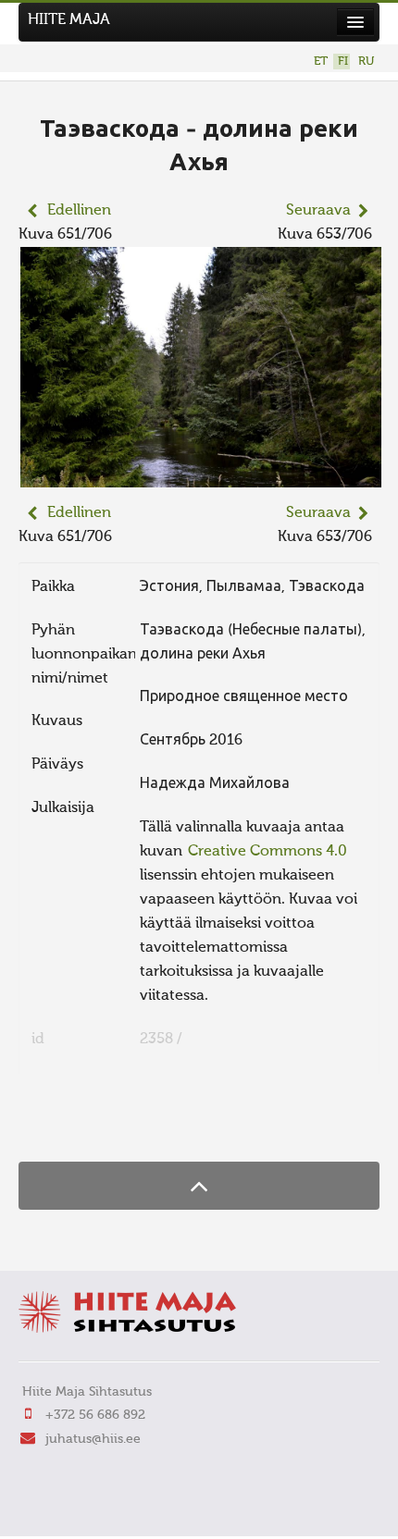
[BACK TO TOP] (199, 1185)
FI (343, 61)
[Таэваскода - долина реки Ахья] (201, 475)
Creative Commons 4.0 (267, 851)
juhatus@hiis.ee (93, 1439)
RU (366, 61)
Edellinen (79, 210)
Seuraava (318, 210)
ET (321, 61)
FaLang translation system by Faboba (83, 1125)
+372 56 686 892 (95, 1415)
